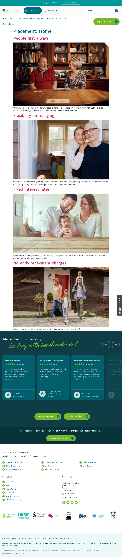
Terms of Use (95, 550)
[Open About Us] (65, 18)
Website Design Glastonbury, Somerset (13, 553)
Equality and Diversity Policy (81, 550)
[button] (106, 344)
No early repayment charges (39, 263)
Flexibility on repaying (33, 115)
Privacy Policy (45, 550)
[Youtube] (76, 502)
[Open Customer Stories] (34, 18)
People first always (31, 38)
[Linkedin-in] (72, 502)
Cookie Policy (55, 550)
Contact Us (67, 477)
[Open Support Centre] (52, 18)
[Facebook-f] (63, 502)
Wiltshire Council (18, 396)
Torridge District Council (90, 396)
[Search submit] (116, 10)
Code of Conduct (65, 550)
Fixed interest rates (31, 189)
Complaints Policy (33, 550)
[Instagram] (67, 502)
